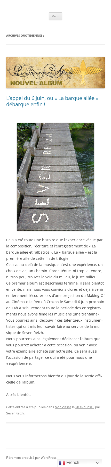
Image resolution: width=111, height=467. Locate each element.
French (72, 462)
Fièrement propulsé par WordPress (31, 457)
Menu (55, 16)
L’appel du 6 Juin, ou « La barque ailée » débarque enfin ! (52, 101)
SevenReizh (15, 413)
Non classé (63, 407)
